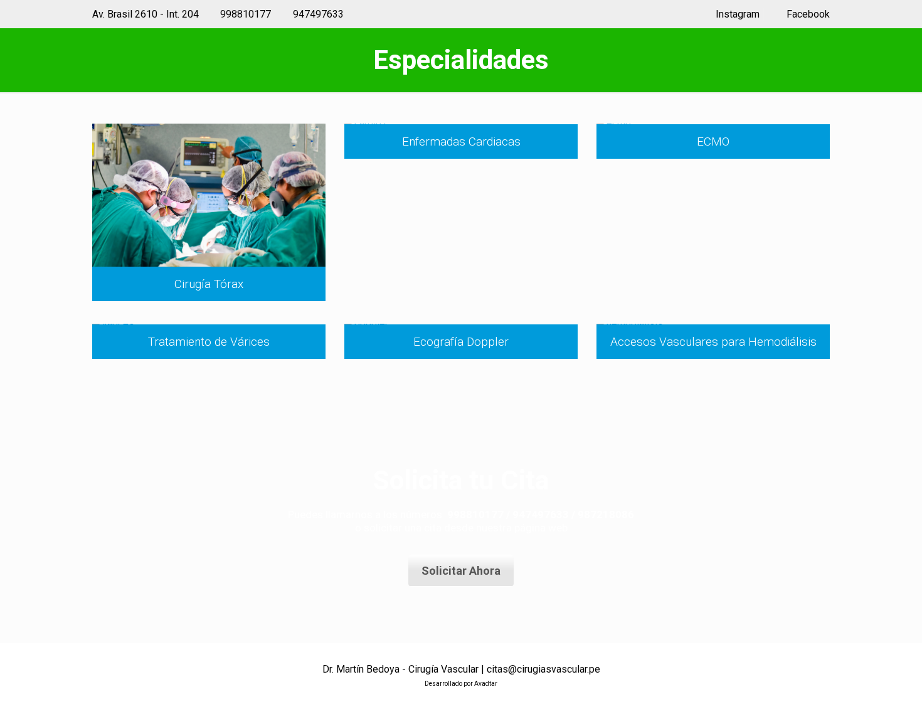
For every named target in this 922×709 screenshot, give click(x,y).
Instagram (736, 14)
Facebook (807, 14)
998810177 (245, 14)
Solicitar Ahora (461, 570)
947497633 (318, 14)
